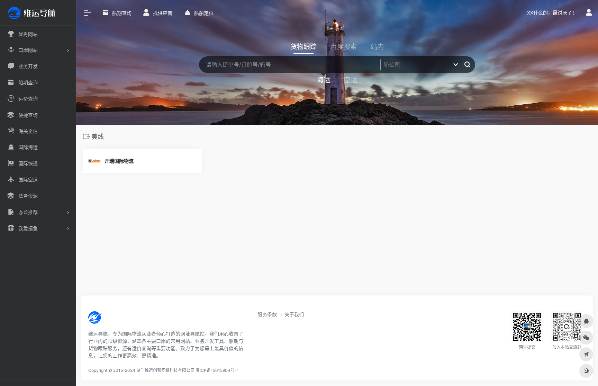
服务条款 (267, 314)
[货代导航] (118, 319)
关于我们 (294, 314)
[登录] (588, 13)
